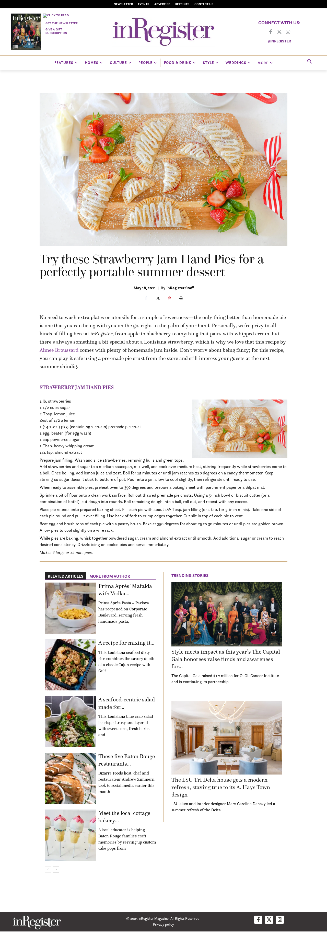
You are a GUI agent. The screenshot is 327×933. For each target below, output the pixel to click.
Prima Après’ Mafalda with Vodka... (125, 590)
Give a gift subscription (56, 31)
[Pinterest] (169, 298)
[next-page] (56, 869)
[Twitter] (279, 32)
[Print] (181, 298)
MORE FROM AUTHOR (109, 576)
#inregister (279, 41)
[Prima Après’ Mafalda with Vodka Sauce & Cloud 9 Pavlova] (70, 608)
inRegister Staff (180, 287)
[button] (309, 61)
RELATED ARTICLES (65, 576)
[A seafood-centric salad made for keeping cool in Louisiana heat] (70, 721)
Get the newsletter (61, 23)
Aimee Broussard (59, 350)
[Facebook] (270, 32)
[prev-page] (48, 869)
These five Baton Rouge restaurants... (126, 760)
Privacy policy (163, 924)
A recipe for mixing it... (126, 642)
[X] (158, 298)
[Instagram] (288, 32)
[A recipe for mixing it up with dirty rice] (70, 664)
